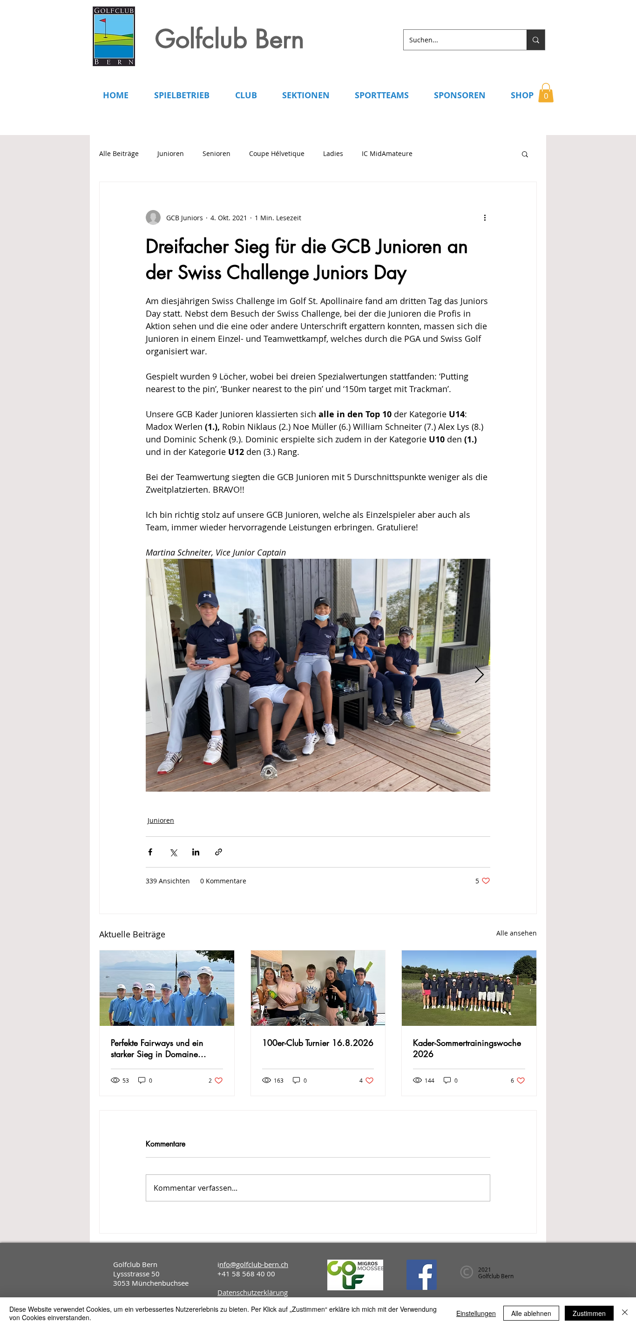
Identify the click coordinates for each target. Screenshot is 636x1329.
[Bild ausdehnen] (318, 675)
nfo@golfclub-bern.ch (253, 1264)
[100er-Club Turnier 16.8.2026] (318, 988)
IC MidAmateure (387, 153)
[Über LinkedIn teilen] (195, 852)
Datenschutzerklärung (252, 1292)
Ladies (333, 153)
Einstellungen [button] (476, 1313)
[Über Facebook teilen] (150, 852)
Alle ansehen (516, 933)
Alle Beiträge (119, 153)
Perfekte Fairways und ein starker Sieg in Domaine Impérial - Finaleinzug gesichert (157, 1048)
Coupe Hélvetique (276, 153)
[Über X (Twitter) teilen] (173, 852)
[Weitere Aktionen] (484, 217)
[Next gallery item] (479, 675)
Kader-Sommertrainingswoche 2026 (467, 1048)
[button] (546, 92)
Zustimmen (589, 1313)
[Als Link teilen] (218, 852)
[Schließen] (624, 1313)
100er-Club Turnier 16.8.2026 (317, 1042)
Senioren (216, 153)
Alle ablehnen (531, 1313)
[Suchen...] (536, 40)
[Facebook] (421, 1275)
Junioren (170, 153)
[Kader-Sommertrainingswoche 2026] (469, 988)
